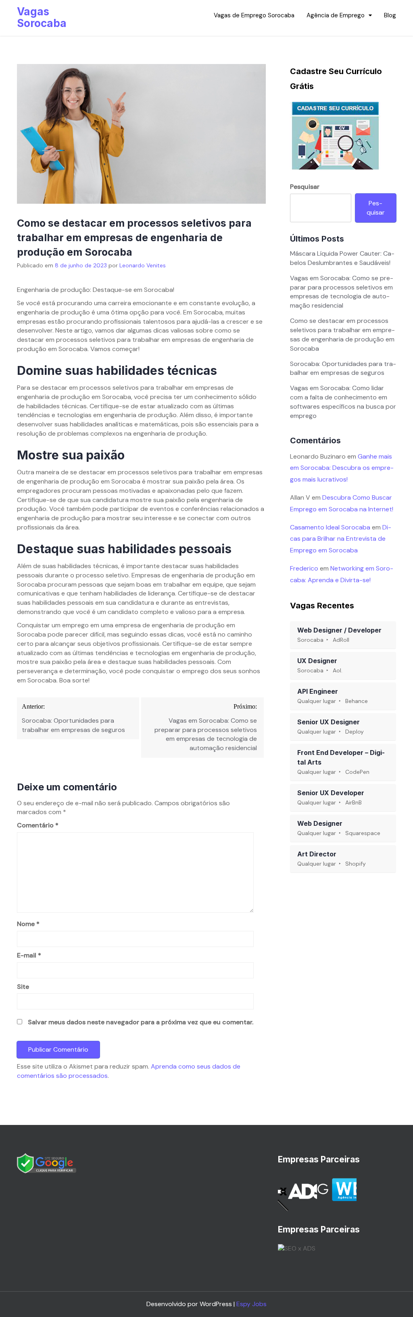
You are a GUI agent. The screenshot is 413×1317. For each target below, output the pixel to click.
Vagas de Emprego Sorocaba (254, 15)
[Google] (46, 1162)
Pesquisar (304, 186)
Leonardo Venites (142, 265)
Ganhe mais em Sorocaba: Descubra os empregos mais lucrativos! (342, 468)
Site (23, 986)
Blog (390, 15)
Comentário (37, 825)
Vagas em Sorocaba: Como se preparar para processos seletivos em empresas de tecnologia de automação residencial (341, 292)
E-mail (29, 955)
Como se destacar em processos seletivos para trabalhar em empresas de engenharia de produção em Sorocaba (342, 334)
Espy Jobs (251, 1304)
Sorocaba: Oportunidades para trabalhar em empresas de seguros (343, 368)
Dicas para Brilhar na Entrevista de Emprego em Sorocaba (340, 539)
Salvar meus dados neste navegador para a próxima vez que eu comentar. (140, 1022)
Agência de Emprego (336, 15)
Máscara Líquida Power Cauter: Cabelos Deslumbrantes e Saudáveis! (342, 258)
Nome (28, 924)
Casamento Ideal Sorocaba (330, 527)
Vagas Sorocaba (42, 17)
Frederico (304, 568)
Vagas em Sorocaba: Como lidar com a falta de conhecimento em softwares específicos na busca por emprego (343, 402)
